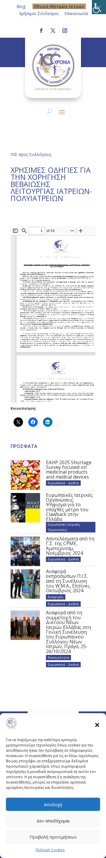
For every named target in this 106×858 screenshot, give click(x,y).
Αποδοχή (53, 804)
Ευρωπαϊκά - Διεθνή (63, 483)
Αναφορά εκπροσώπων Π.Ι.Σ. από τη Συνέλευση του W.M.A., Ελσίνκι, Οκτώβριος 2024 (68, 581)
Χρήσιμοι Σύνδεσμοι (39, 13)
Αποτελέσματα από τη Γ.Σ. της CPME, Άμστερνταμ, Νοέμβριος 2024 (70, 545)
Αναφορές (56, 597)
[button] (97, 725)
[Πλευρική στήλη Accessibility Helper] (99, 7)
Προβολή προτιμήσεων (53, 837)
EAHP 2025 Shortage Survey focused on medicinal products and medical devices (69, 469)
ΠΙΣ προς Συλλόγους (31, 154)
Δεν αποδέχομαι (53, 821)
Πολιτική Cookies (50, 849)
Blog (20, 6)
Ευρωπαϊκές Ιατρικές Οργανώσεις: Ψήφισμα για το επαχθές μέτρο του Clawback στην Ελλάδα (69, 507)
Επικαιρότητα (58, 657)
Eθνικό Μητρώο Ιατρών (59, 6)
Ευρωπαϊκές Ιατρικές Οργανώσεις (64, 527)
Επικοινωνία (76, 13)
